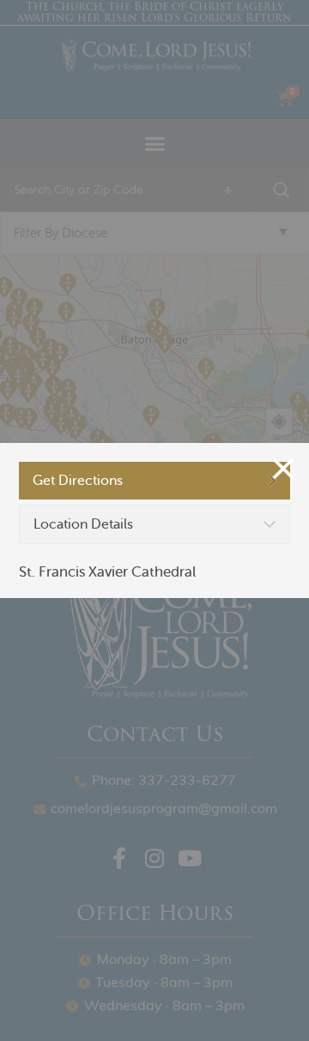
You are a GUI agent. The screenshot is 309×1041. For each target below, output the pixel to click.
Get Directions (78, 480)
